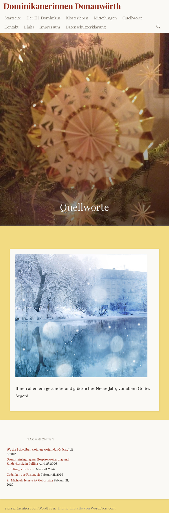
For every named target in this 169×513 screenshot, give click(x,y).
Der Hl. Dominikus (43, 18)
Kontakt (11, 27)
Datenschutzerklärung (86, 27)
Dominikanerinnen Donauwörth (62, 5)
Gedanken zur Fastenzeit (23, 474)
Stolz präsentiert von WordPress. (30, 508)
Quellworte (132, 18)
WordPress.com (103, 508)
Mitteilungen (105, 18)
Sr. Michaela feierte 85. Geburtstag (30, 480)
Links (29, 27)
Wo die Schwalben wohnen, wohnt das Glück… (37, 449)
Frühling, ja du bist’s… (21, 469)
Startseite (12, 18)
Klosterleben (77, 18)
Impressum (49, 27)
